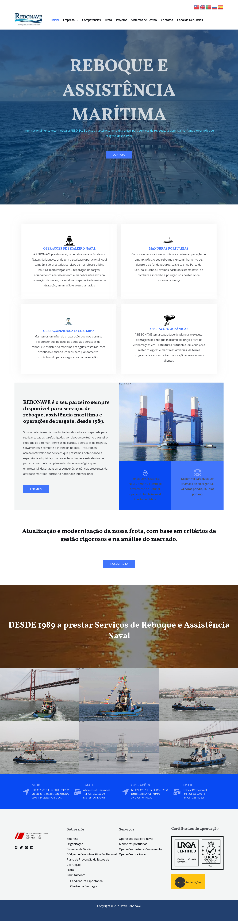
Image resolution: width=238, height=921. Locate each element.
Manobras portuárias (133, 844)
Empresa (69, 20)
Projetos (121, 20)
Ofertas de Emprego (83, 886)
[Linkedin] (31, 847)
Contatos (167, 20)
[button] (76, 20)
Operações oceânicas (133, 854)
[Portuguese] (209, 7)
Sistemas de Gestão (144, 20)
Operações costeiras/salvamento (140, 849)
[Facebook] (16, 847)
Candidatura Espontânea (86, 881)
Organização (75, 844)
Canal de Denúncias (190, 20)
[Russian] (215, 7)
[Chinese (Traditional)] (197, 7)
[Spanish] (221, 7)
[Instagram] (26, 847)
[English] (203, 7)
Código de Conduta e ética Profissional (92, 854)
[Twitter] (21, 847)
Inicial (55, 20)
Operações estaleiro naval (136, 839)
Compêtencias (91, 20)
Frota (108, 20)
